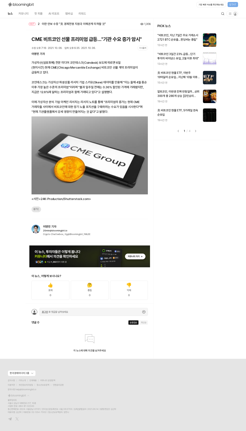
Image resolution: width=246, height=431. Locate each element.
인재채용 (33, 380)
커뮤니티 (24, 13)
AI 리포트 (53, 13)
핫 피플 (38, 13)
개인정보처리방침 (26, 385)
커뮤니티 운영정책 (47, 380)
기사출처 (142, 48)
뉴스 (10, 13)
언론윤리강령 (58, 385)
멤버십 (69, 13)
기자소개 (22, 380)
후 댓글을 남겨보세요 (55, 311)
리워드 (82, 13)
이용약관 (11, 385)
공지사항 (11, 380)
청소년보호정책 (43, 385)
